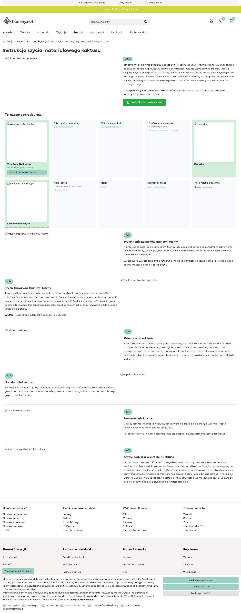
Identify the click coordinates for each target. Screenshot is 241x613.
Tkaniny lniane (11, 518)
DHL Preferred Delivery (105, 605)
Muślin (6, 530)
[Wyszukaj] (145, 22)
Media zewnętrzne (75, 605)
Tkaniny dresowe (13, 526)
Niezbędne (14, 605)
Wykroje (61, 32)
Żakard (187, 522)
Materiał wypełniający (111, 127)
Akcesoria (43, 32)
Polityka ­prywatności (82, 600)
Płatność (7, 565)
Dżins (66, 518)
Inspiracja (117, 32)
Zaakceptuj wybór (201, 593)
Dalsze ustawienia (12, 609)
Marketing (52, 605)
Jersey (67, 514)
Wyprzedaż (97, 32)
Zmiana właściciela (133, 565)
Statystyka (33, 605)
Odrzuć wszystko (201, 587)
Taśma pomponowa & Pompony (162, 130)
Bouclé (187, 518)
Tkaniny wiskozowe (14, 522)
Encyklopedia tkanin (74, 557)
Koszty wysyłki (10, 557)
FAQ (125, 572)
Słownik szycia (70, 565)
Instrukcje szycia (72, 572)
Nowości (7, 32)
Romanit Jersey (72, 530)
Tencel (187, 514)
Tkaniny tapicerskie (135, 530)
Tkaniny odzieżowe (195, 526)
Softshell (128, 526)
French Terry (71, 522)
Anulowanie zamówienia (18, 571)
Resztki (78, 32)
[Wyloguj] (211, 20)
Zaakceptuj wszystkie (201, 580)
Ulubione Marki (139, 32)
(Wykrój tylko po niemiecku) (146, 102)
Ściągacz (68, 526)
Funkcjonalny (133, 605)
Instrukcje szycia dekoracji (46, 41)
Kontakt (127, 557)
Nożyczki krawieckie (157, 187)
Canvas (127, 518)
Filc (125, 514)
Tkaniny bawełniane (63, 127)
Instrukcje (22, 41)
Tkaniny (25, 32)
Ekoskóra (128, 522)
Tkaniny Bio (190, 530)
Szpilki (103, 187)
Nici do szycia (60, 190)
